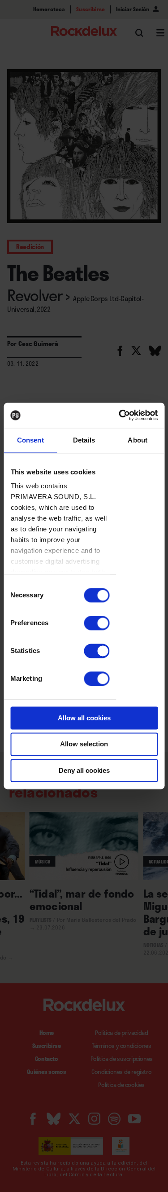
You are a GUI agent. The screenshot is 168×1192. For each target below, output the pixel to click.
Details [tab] (84, 440)
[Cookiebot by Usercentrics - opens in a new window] (120, 415)
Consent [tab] (30, 440)
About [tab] (137, 440)
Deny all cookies (84, 770)
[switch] (96, 623)
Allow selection (84, 744)
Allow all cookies (84, 718)
